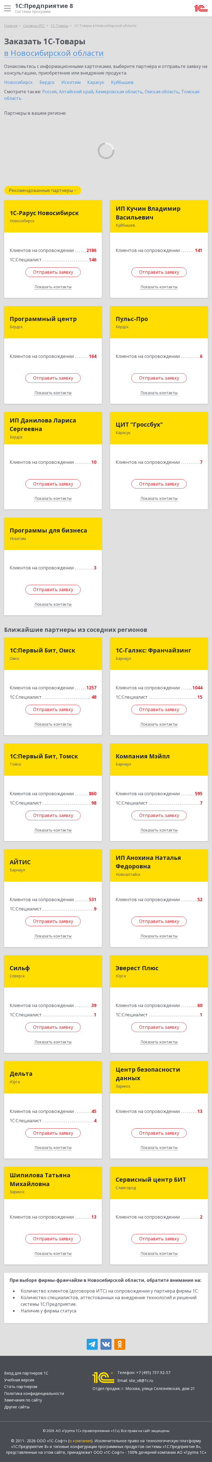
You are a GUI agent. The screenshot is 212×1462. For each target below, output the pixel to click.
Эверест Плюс (137, 968)
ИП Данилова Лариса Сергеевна (43, 424)
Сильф (20, 968)
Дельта (21, 1073)
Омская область (162, 92)
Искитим (71, 82)
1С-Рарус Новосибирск (44, 213)
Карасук (95, 82)
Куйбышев (122, 82)
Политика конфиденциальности (34, 1393)
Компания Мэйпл (143, 756)
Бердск (47, 82)
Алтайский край (76, 92)
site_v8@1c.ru (141, 1380)
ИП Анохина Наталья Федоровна (148, 862)
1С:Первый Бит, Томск (44, 756)
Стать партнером (20, 1386)
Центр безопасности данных (148, 1074)
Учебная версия (19, 1380)
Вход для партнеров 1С (26, 1373)
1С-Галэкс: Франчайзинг (153, 650)
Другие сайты (17, 1406)
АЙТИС (20, 862)
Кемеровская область (119, 92)
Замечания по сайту (23, 1400)
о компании (80, 1440)
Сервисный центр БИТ (151, 1179)
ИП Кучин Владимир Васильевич (148, 213)
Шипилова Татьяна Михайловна (40, 1179)
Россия (49, 92)
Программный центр (43, 319)
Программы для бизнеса (48, 530)
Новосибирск (18, 82)
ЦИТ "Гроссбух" (139, 424)
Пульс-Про (132, 319)
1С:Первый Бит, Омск (42, 650)
